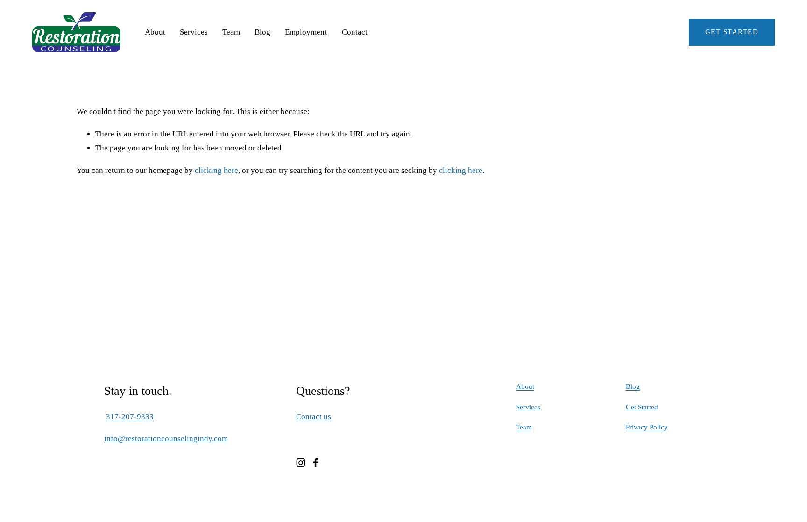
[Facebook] (315, 462)
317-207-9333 (130, 416)
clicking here (216, 170)
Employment (306, 32)
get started (731, 32)
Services (194, 32)
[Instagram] (300, 462)
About (155, 32)
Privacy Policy (647, 427)
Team (231, 32)
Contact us (313, 416)
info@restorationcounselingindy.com (166, 438)
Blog (262, 32)
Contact (355, 32)
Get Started (642, 407)
